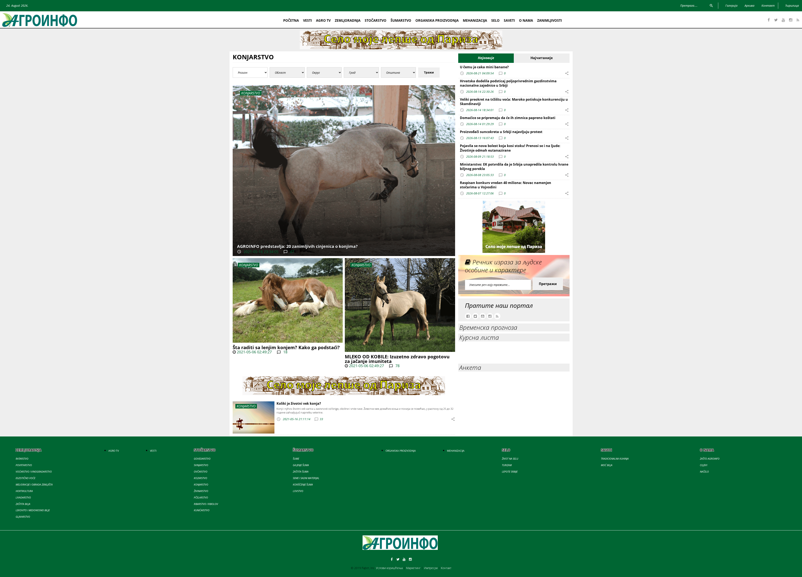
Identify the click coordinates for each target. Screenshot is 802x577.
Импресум (431, 568)
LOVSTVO (298, 491)
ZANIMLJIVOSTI (549, 20)
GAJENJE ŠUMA (301, 465)
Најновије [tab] (486, 58)
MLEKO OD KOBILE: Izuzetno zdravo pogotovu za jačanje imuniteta (397, 358)
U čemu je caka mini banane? (484, 67)
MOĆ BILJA (606, 465)
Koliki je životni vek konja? (299, 403)
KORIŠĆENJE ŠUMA (303, 484)
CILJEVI (703, 465)
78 (397, 365)
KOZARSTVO (200, 478)
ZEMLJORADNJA (347, 20)
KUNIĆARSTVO (201, 510)
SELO (495, 20)
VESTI (307, 20)
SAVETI (509, 20)
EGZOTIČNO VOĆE (25, 478)
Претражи (548, 284)
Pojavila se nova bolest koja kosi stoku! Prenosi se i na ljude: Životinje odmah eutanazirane (510, 147)
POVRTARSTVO (24, 465)
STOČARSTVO (375, 20)
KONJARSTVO (248, 265)
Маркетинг (413, 568)
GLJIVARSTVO (23, 517)
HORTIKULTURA (24, 491)
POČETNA (291, 20)
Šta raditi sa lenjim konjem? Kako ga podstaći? (286, 347)
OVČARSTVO (200, 471)
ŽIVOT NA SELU (510, 458)
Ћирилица (792, 6)
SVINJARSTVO (201, 465)
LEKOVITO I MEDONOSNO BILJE (33, 510)
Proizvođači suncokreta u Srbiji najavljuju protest (501, 131)
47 (291, 251)
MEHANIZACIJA (475, 20)
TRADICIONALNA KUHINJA (615, 458)
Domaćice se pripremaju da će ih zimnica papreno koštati (507, 117)
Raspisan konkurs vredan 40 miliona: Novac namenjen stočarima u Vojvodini (505, 184)
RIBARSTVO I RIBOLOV (206, 504)
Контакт (446, 568)
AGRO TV (323, 20)
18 (284, 351)
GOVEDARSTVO (202, 458)
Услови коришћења (389, 568)
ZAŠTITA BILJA (23, 504)
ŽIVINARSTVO (201, 491)
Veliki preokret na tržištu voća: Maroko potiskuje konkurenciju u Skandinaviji (514, 101)
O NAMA (526, 20)
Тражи (429, 72)
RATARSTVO (22, 458)
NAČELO (704, 471)
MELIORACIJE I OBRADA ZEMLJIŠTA (34, 484)
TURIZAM (507, 465)
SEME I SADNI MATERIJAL (306, 478)
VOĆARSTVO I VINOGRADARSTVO (34, 471)
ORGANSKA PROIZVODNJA (437, 20)
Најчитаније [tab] (541, 58)
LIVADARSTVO (23, 497)
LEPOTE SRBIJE (510, 471)
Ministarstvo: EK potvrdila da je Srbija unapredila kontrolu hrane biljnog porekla (514, 166)
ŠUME (296, 458)
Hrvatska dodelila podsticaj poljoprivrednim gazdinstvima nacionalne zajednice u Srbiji (508, 83)
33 (321, 419)
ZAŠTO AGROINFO (710, 458)
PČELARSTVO (201, 497)
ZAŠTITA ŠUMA (300, 471)
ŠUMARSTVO (401, 20)
